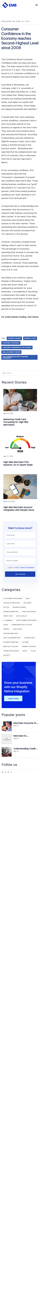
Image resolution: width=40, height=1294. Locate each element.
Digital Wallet (21, 616)
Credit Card (8, 616)
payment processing (11, 651)
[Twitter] (5, 773)
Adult (28, 598)
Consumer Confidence (10, 343)
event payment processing (26, 620)
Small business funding (11, 352)
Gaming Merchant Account (22, 625)
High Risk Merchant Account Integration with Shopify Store (18, 508)
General (6, 629)
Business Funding (19, 607)
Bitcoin (6, 607)
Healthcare (17, 629)
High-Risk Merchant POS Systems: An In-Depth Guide (18, 463)
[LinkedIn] (8, 773)
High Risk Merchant (10, 633)
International (29, 638)
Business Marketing (10, 611)
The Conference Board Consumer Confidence (15, 357)
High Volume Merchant (12, 638)
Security (6, 655)
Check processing (29, 611)
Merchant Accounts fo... (25, 723)
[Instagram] (11, 773)
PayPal (24, 651)
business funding (14, 338)
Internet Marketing (10, 642)
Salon (33, 651)
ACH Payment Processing (12, 598)
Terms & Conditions (27, 567)
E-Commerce (8, 620)
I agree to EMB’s (21, 567)
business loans (30, 338)
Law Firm (25, 642)
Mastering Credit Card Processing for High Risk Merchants (15, 422)
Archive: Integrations (11, 603)
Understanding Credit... (25, 748)
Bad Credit (28, 603)
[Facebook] (2, 773)
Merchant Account (10, 646)
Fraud (5, 625)
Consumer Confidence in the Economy (16, 347)
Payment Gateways (29, 646)
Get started (20, 574)
